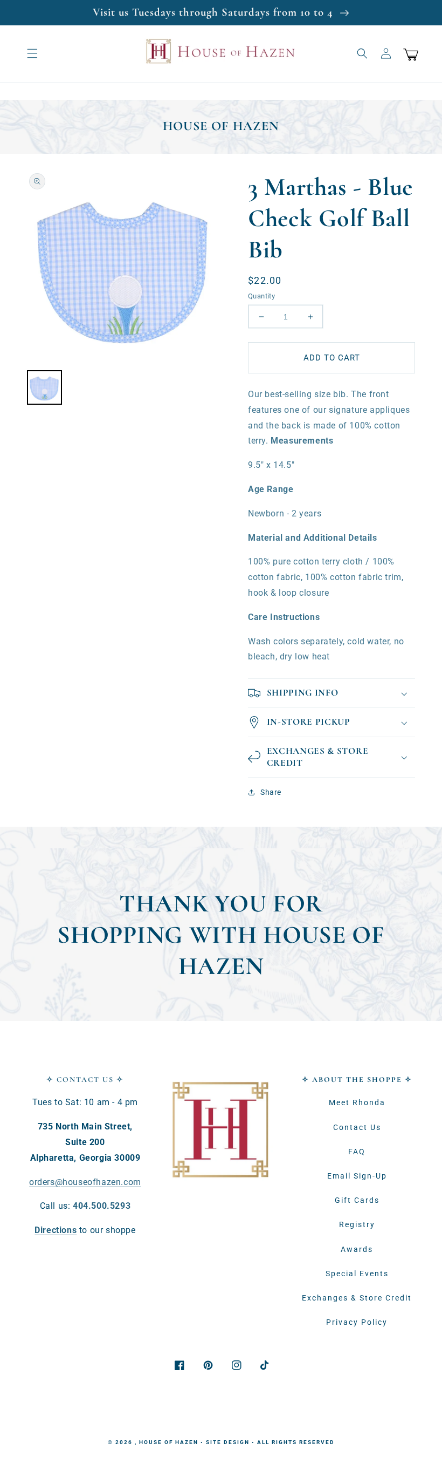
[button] (32, 53)
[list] (124, 267)
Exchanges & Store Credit (357, 1297)
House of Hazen (168, 1442)
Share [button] (270, 792)
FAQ (356, 1151)
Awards (357, 1249)
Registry (357, 1224)
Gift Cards (357, 1200)
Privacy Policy (357, 1322)
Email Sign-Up (357, 1176)
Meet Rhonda (357, 1102)
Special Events (357, 1273)
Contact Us (357, 1127)
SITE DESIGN (228, 1442)
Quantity (261, 296)
